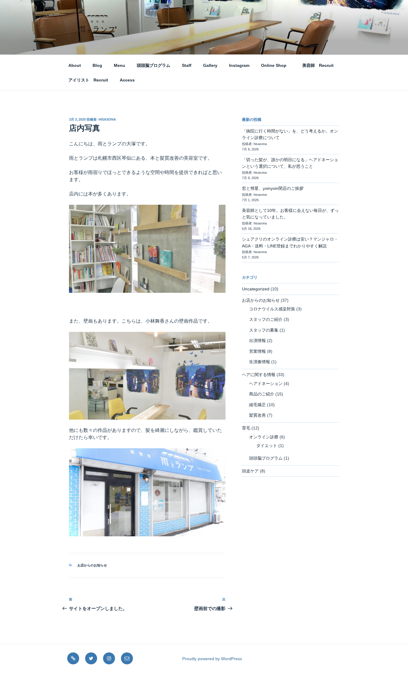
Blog (97, 65)
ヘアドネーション (266, 383)
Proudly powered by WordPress (212, 658)
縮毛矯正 (257, 404)
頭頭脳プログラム (153, 65)
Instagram (239, 65)
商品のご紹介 (261, 394)
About (74, 65)
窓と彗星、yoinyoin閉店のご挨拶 (272, 188)
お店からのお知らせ (92, 565)
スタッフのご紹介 (266, 319)
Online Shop (273, 65)
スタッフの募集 (263, 330)
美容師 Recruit (316, 65)
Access (127, 80)
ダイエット (266, 445)
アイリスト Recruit (88, 80)
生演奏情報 (259, 361)
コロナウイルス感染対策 (272, 309)
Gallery (210, 65)
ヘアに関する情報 (258, 374)
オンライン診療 (263, 437)
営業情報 (257, 351)
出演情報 (257, 340)
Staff (186, 65)
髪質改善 (257, 415)
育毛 (246, 428)
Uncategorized (255, 289)
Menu (119, 65)
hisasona (107, 119)
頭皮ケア (250, 471)
